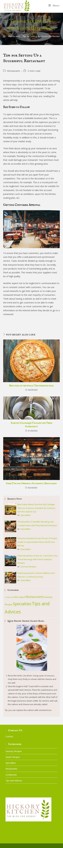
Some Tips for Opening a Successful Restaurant (31, 483)
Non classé (19, 597)
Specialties (26, 515)
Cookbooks (9, 597)
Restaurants (13, 70)
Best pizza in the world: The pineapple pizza (31, 385)
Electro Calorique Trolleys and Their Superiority (31, 424)
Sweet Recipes (13, 757)
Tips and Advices (14, 780)
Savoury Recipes (28, 566)
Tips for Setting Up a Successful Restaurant (43, 36)
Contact (9, 736)
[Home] (4, 36)
